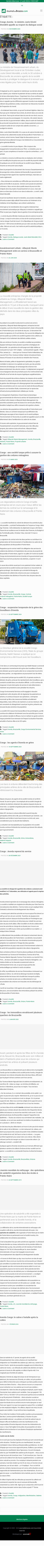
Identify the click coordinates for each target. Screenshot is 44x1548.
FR (22, 5)
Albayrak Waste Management (17, 439)
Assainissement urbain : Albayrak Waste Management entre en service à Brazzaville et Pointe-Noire (21, 251)
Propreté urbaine (20, 441)
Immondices (29, 838)
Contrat (28, 594)
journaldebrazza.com (27, 1528)
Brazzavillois (25, 1159)
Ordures (32, 1159)
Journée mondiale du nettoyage (26, 1304)
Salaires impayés (5, 840)
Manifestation (31, 1495)
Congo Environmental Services (31, 729)
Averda (10, 237)
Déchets (2, 441)
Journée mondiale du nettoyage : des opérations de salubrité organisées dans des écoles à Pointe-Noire (22, 1173)
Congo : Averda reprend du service (15, 851)
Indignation (22, 1495)
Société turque (27, 596)
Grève (2, 731)
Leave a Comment (8, 239)
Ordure (23, 1001)
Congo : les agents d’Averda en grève (17, 742)
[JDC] (15, 11)
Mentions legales (22, 1519)
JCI (14, 1304)
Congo (23, 594)
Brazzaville (36, 439)
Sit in (39, 237)
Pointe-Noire (10, 441)
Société (11, 235)
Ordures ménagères (6, 596)
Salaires (38, 1495)
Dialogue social (18, 237)
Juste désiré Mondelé (31, 237)
